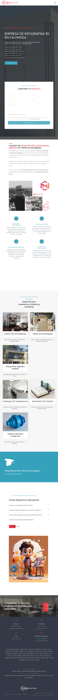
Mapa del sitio (50, 695)
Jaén (36, 653)
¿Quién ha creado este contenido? (13, 675)
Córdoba (37, 651)
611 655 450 (43, 626)
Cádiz (11, 651)
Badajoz (39, 649)
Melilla (23, 655)
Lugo (11, 655)
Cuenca (41, 651)
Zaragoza (36, 660)
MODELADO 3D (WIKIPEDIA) (29, 671)
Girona (46, 651)
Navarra (32, 655)
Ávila (35, 649)
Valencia (51, 657)
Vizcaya (27, 660)
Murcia (27, 655)
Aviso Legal (12, 694)
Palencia (42, 655)
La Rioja (40, 653)
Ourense (37, 655)
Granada (50, 651)
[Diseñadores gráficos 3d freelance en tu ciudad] (10, 3)
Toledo (46, 657)
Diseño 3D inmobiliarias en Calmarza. (14, 47)
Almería (26, 649)
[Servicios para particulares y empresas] (29, 688)
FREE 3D (44, 671)
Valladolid (21, 660)
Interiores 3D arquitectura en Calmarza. (14, 53)
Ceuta (25, 651)
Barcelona (44, 649)
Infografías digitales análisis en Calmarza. (15, 51)
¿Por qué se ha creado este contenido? (32, 675)
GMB (21, 628)
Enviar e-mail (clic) (16, 638)
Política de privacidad (35, 118)
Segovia (25, 657)
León (50, 653)
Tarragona (37, 657)
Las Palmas (46, 653)
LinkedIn (12, 628)
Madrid (15, 655)
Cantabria (15, 651)
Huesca (24, 653)
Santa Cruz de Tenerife (16, 657)
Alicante (22, 649)
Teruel (42, 657)
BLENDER (39, 671)
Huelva (20, 653)
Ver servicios (10, 63)
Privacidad (18, 694)
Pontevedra (48, 655)
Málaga (20, 655)
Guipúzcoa (15, 653)
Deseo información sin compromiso (48, 607)
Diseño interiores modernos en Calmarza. (15, 57)
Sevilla (29, 657)
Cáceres (7, 651)
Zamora (31, 660)
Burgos (50, 649)
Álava (12, 649)
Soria (33, 657)
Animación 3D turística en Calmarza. (13, 55)
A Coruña (8, 649)
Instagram (17, 628)
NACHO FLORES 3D (11, 42)
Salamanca (7, 657)
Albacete (17, 649)
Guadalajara (9, 653)
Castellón (21, 651)
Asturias (31, 649)
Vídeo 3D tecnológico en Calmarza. (13, 49)
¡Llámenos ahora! (15, 526)
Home (6, 694)
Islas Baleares (30, 653)
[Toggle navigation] (55, 2)
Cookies (25, 694)
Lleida (8, 655)
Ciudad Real (31, 651)
